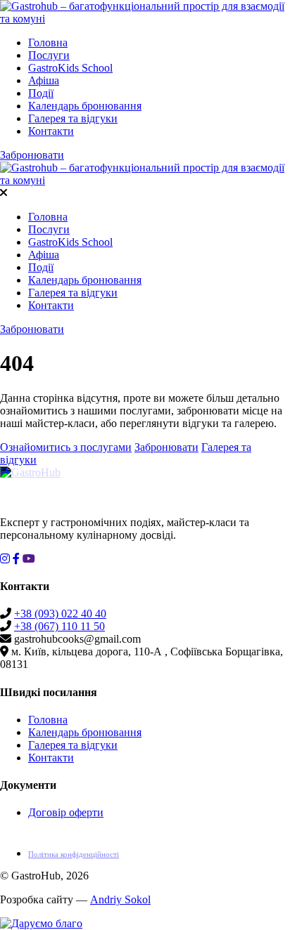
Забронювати (32, 155)
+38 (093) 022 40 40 (60, 614)
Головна (48, 42)
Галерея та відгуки (73, 118)
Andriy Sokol (120, 899)
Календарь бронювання (84, 106)
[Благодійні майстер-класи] (41, 923)
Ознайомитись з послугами (66, 447)
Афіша (43, 80)
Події (40, 93)
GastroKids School (70, 68)
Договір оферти (65, 812)
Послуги (49, 55)
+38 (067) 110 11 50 (59, 626)
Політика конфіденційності (73, 854)
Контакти (51, 131)
